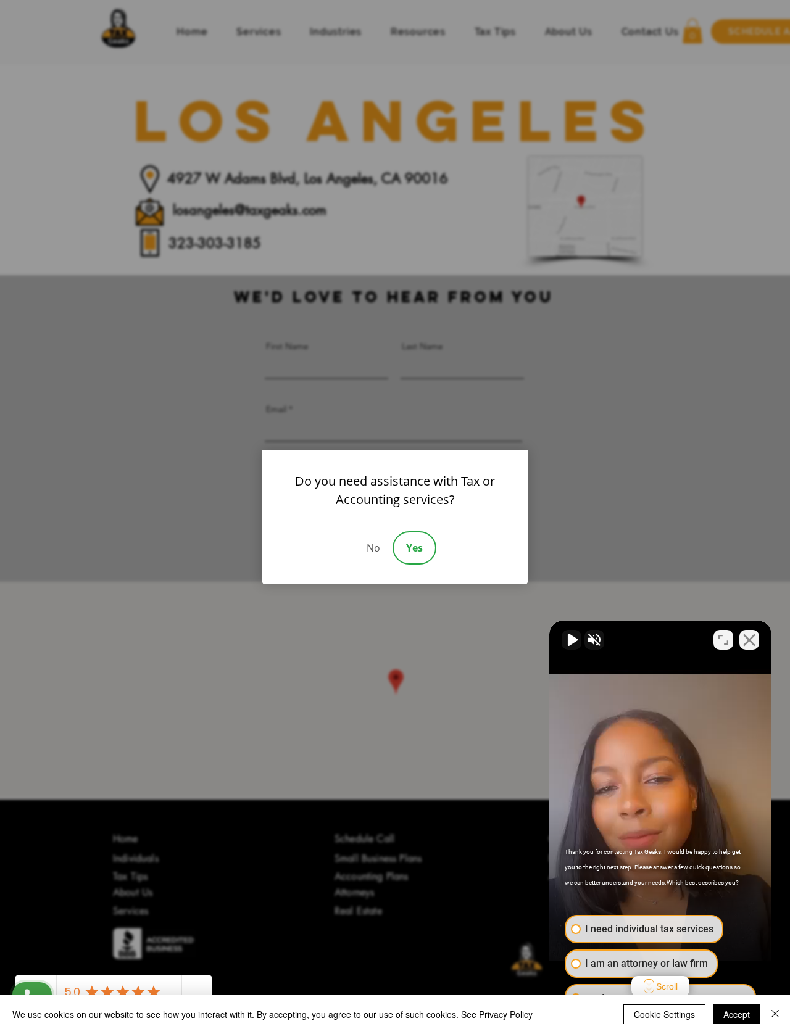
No (373, 548)
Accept (736, 1014)
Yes (414, 548)
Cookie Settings (664, 1014)
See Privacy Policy (497, 1014)
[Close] (775, 1014)
